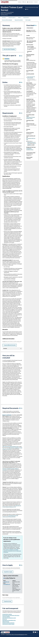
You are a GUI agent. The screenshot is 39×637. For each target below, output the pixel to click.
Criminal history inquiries (7, 614)
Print (27, 9)
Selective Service (5, 621)
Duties (19, 17)
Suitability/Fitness (29, 149)
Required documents (19, 20)
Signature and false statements (8, 622)
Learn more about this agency (9, 49)
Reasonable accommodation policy (9, 620)
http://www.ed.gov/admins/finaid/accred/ (10, 446)
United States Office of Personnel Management (15, 634)
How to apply (28, 20)
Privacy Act (4, 619)
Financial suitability (6, 616)
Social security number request (8, 624)
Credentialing (28, 148)
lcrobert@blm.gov (6, 584)
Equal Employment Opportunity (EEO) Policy (10, 615)
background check (30, 142)
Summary (4, 17)
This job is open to (12, 17)
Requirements (26, 17)
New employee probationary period (9, 617)
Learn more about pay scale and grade (31, 77)
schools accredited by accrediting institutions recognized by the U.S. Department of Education (12, 551)
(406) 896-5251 (6, 581)
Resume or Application (6, 414)
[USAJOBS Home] (5, 2)
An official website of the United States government (9, 0)
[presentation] (32, 41)
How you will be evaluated (7, 20)
